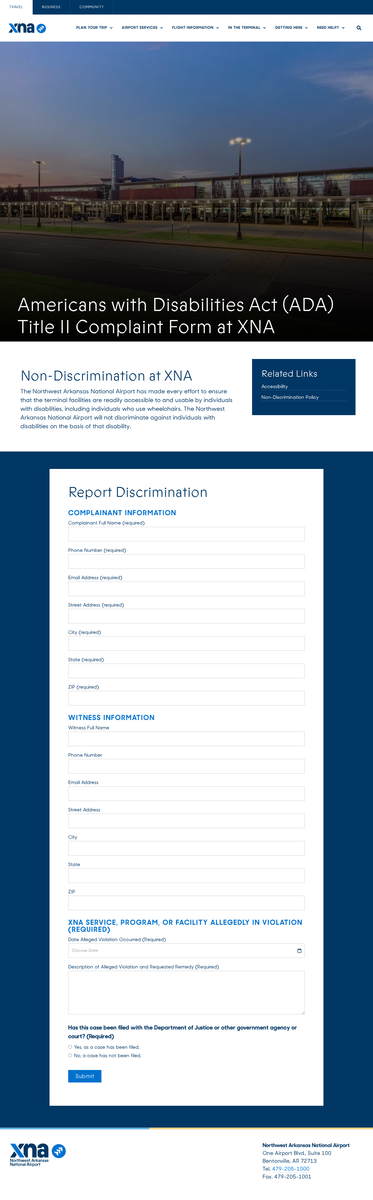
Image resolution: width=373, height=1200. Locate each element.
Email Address (83, 783)
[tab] (16, 7)
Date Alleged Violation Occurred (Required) (117, 940)
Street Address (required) (96, 605)
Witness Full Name (88, 728)
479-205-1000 (290, 1169)
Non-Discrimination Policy (290, 397)
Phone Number (85, 755)
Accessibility (274, 387)
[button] (96, 27)
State (74, 865)
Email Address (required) (95, 578)
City (72, 837)
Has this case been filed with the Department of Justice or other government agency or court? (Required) (182, 1032)
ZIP (71, 892)
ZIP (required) (83, 687)
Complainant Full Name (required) (106, 523)
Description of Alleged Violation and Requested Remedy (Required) (143, 967)
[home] (27, 28)
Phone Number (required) (97, 550)
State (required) (86, 660)
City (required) (84, 632)
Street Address (84, 810)
